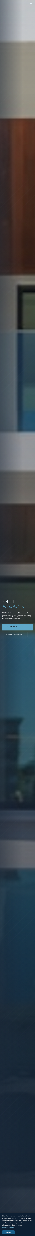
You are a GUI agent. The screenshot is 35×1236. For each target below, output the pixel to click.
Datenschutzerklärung (8, 1227)
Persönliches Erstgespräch (12, 627)
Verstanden (8, 1232)
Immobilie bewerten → (15, 634)
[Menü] (31, 3)
